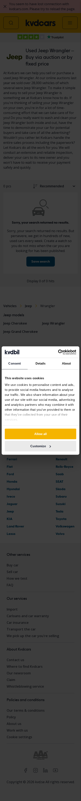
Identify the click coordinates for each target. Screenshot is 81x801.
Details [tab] (41, 363)
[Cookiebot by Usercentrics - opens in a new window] (58, 352)
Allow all (40, 434)
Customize (38, 446)
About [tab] (66, 363)
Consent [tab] (14, 363)
